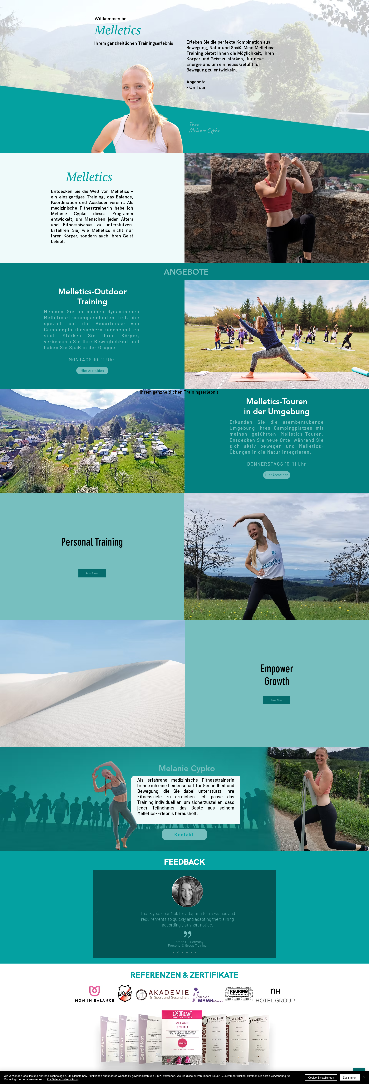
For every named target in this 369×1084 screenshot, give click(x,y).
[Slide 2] (178, 952)
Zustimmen (350, 1077)
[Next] (272, 913)
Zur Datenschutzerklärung (63, 1079)
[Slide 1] (173, 952)
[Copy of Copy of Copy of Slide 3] (195, 952)
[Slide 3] (182, 952)
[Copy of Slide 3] (187, 952)
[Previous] (97, 913)
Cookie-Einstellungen (321, 1077)
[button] (276, 475)
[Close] (364, 1077)
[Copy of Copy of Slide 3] (191, 952)
